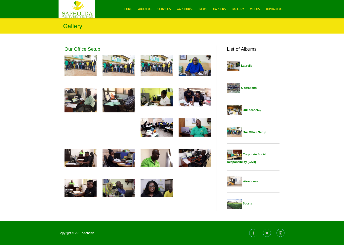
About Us (144, 9)
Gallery (238, 9)
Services (164, 9)
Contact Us (274, 9)
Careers (219, 9)
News (203, 9)
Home (128, 9)
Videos (255, 9)
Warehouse (185, 9)
